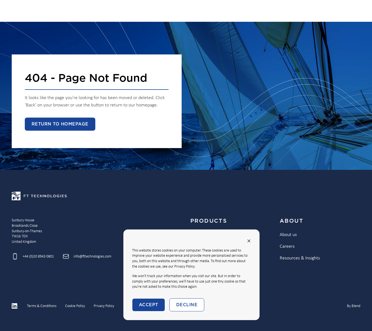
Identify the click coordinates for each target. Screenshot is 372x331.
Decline (186, 305)
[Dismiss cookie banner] (249, 241)
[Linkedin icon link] (15, 306)
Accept (148, 305)
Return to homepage (60, 124)
